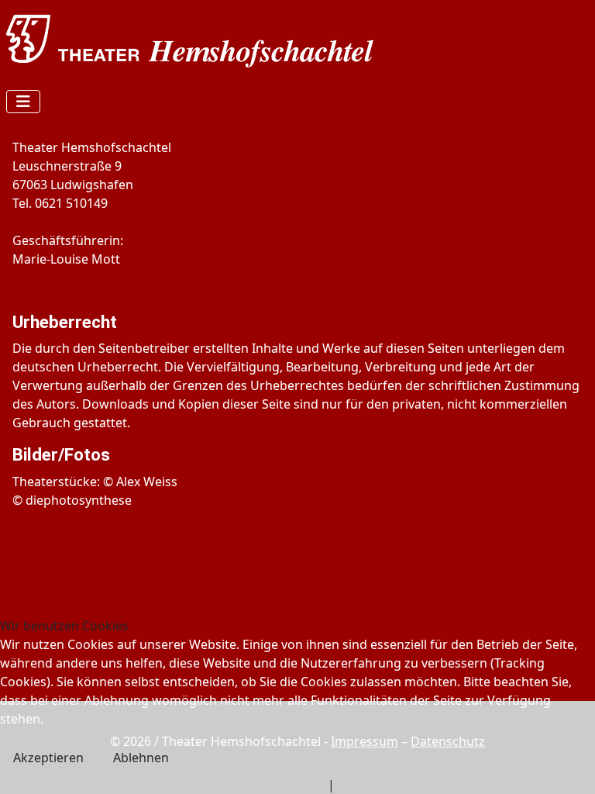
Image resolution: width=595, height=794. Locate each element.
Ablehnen (141, 757)
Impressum (371, 784)
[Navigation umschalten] (23, 101)
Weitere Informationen (257, 784)
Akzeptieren (48, 757)
